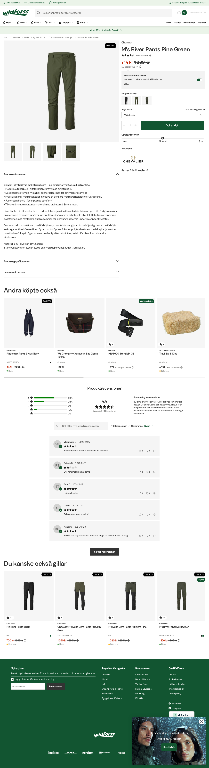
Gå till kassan (196, 12)
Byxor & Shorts (39, 37)
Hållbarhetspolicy (177, 684)
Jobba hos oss (175, 679)
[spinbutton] (130, 125)
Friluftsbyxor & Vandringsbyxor (61, 37)
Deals (168, 22)
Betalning (140, 693)
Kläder (26, 37)
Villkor (127, 84)
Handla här (169, 747)
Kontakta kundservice (197, 2)
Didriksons (11, 350)
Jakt (104, 684)
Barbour (60, 350)
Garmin (111, 350)
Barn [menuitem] (36, 22)
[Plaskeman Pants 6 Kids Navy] (29, 323)
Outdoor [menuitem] (66, 22)
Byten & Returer (143, 679)
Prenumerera (55, 686)
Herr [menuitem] (8, 22)
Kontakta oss (141, 674)
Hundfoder (107, 693)
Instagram (176, 708)
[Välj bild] (13, 152)
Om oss (172, 674)
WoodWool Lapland (167, 350)
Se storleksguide (193, 109)
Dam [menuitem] (22, 22)
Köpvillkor (140, 698)
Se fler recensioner (104, 551)
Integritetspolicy (176, 688)
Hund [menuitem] (82, 22)
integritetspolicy (46, 679)
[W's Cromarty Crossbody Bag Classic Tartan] (79, 323)
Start (6, 37)
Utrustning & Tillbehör (112, 688)
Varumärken (189, 22)
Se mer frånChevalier (133, 170)
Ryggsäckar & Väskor (112, 698)
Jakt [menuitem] (50, 22)
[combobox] (163, 115)
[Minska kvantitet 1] (124, 125)
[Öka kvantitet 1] (135, 125)
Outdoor (16, 37)
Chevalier (126, 42)
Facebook (176, 703)
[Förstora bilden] (61, 91)
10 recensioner (142, 55)
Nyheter (202, 22)
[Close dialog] (201, 721)
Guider (177, 22)
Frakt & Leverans (143, 688)
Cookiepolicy (175, 693)
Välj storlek (172, 125)
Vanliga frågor (142, 684)
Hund (105, 679)
